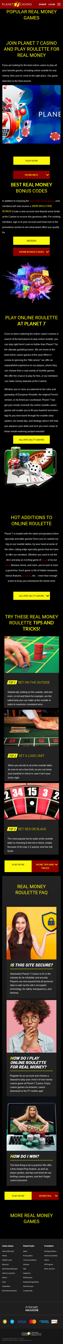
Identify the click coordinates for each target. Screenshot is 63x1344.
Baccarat (5, 1264)
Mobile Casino (7, 1260)
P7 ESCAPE (32, 1309)
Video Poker (6, 1286)
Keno (4, 1282)
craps (44, 559)
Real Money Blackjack (10, 1269)
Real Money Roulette (9, 1291)
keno (7, 565)
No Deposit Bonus (50, 1251)
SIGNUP (42, 4)
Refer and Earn (49, 1269)
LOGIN (51, 4)
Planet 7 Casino (19, 1338)
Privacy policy (28, 1256)
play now (31, 160)
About (25, 1251)
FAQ (24, 1269)
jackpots (26, 575)
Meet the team (28, 1286)
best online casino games (41, 200)
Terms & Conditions (30, 1260)
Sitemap (26, 1264)
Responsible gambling (31, 1282)
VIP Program (48, 1264)
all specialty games (31, 439)
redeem (31, 240)
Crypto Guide (27, 1291)
